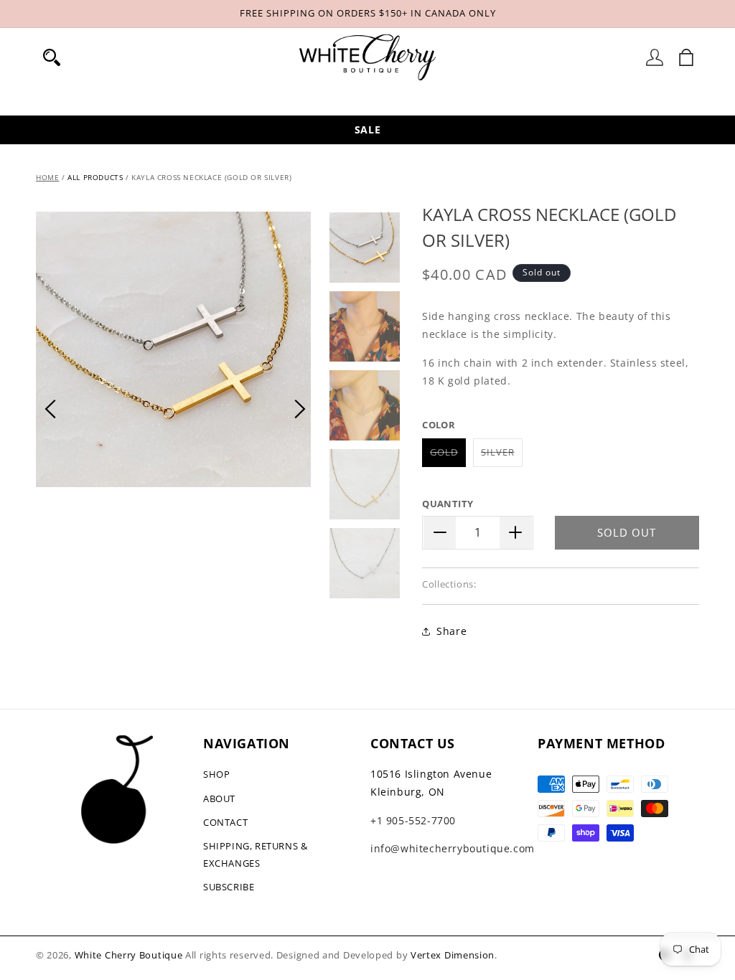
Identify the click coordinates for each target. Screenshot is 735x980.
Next (300, 409)
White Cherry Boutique (129, 954)
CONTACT (225, 822)
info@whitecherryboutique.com (452, 848)
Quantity (447, 503)
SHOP (216, 774)
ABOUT (219, 798)
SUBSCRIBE (228, 886)
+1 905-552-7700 (413, 820)
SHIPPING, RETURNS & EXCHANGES (255, 854)
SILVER (502, 456)
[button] (51, 57)
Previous (50, 409)
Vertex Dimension (453, 954)
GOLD (448, 456)
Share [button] (451, 631)
